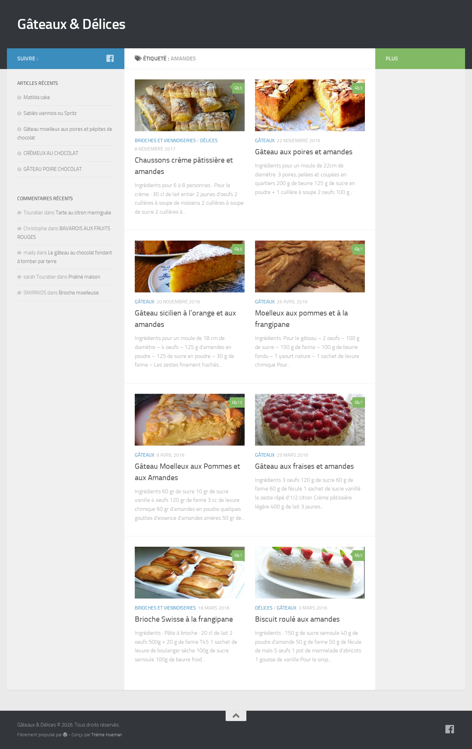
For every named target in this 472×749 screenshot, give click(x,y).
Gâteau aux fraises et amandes (304, 466)
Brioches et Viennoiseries (165, 141)
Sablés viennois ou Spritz (50, 113)
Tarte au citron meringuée (83, 213)
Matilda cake (36, 97)
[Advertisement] (413, 182)
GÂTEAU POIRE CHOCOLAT (52, 169)
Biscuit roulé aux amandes (297, 619)
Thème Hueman (106, 734)
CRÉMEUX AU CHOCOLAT (50, 153)
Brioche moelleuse (79, 293)
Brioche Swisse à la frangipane (184, 619)
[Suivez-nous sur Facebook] (110, 58)
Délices (209, 141)
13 (239, 402)
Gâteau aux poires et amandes (303, 151)
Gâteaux (265, 141)
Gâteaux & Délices (71, 24)
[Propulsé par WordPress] (65, 734)
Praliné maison (84, 277)
